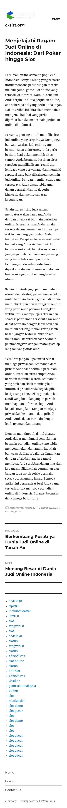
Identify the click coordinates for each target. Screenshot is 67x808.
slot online (16, 661)
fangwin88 (16, 626)
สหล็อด (13, 691)
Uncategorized (14, 511)
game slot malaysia (22, 686)
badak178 (15, 601)
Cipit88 (14, 616)
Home (9, 772)
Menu (56, 18)
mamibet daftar (20, 611)
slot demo (16, 705)
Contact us (13, 790)
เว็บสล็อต (14, 681)
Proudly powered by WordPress (37, 801)
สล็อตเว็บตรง (17, 656)
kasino (9, 781)
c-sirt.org (15, 25)
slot (11, 621)
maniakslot (17, 700)
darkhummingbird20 (22, 507)
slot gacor (16, 710)
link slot (14, 671)
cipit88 (14, 606)
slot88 (13, 641)
